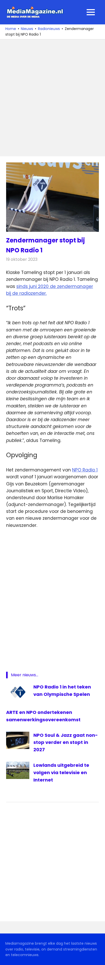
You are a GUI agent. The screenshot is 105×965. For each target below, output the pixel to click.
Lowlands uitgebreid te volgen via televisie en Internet (61, 772)
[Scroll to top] (97, 957)
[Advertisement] (52, 97)
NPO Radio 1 (85, 470)
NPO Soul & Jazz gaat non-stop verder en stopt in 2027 (65, 742)
